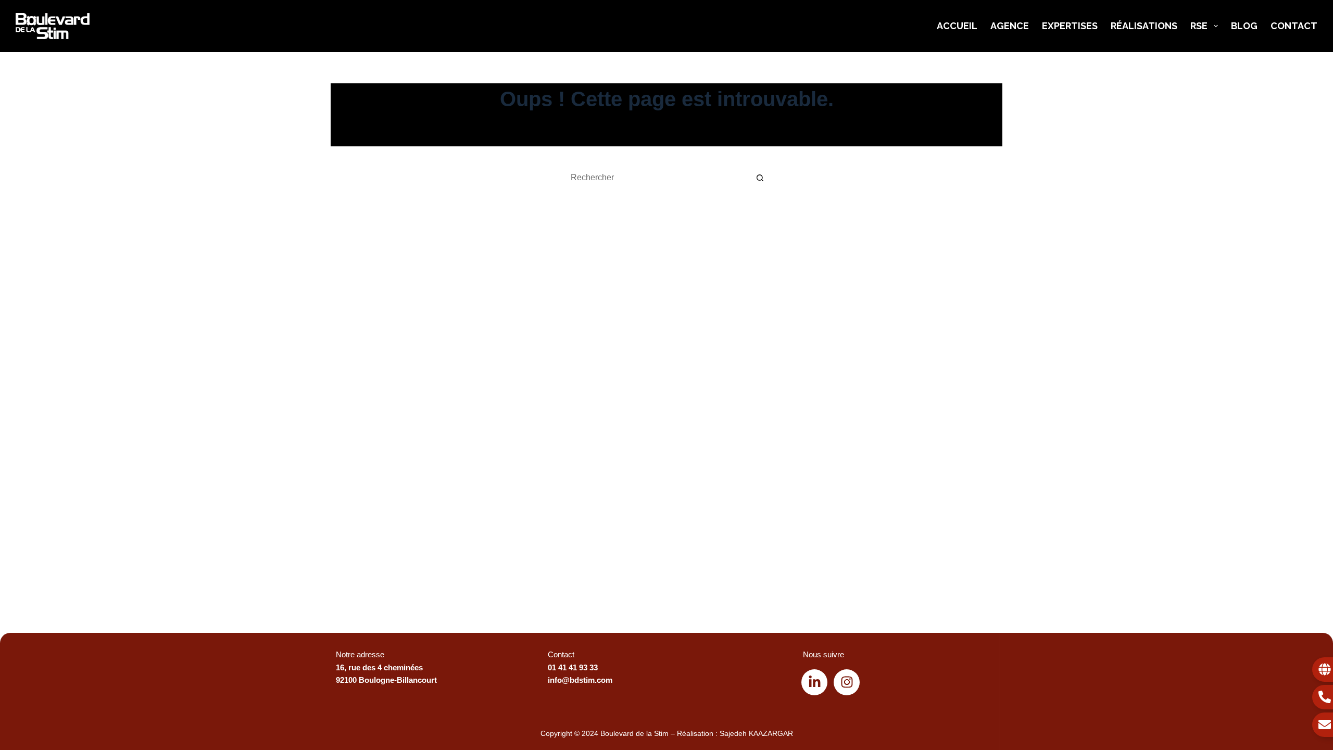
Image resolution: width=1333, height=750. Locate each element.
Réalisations (1144, 25)
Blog (1244, 25)
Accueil (957, 25)
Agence (1009, 25)
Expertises (1070, 25)
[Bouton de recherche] (760, 177)
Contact (1294, 25)
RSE (1199, 25)
